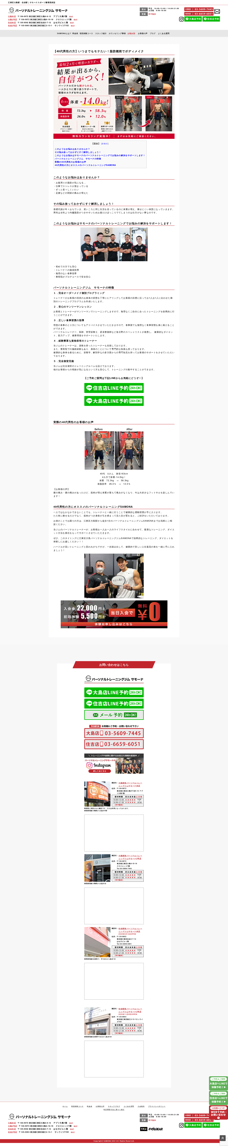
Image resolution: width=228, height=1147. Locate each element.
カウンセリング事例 (117, 33)
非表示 (105, 143)
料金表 (75, 33)
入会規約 (141, 1106)
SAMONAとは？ (64, 33)
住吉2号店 (12, 25)
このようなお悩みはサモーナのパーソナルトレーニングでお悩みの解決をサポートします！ (100, 155)
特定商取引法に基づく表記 (114, 1109)
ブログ (153, 33)
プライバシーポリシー (157, 1106)
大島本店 (12, 16)
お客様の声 (142, 33)
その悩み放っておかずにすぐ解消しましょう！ (78, 152)
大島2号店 (12, 19)
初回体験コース (86, 33)
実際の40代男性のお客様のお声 (70, 161)
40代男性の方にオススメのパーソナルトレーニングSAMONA (85, 165)
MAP (71, 16)
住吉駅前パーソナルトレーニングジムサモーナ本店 (130, 930)
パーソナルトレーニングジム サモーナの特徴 (78, 158)
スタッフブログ (114, 1106)
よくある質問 (163, 33)
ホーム (65, 1106)
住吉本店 (12, 22)
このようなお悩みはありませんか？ (72, 148)
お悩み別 (131, 33)
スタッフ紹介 (101, 33)
